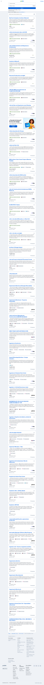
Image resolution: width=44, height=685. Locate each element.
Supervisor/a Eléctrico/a (15, 589)
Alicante (18, 639)
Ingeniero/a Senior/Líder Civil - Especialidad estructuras (19, 604)
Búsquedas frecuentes (12, 636)
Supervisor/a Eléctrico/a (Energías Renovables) (20, 285)
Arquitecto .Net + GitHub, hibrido (17, 490)
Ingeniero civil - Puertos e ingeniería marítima (20, 546)
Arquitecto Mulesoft (14, 61)
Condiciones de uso (5, 682)
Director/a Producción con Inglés (17, 75)
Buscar (22, 8)
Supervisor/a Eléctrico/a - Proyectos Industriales (18, 300)
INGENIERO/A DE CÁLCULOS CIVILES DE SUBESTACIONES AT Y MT (18, 402)
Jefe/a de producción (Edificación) (17, 175)
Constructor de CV (29, 673)
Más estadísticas (21, 12)
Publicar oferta (21, 670)
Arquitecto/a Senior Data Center (17, 476)
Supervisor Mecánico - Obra (16, 446)
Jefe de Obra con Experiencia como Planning (20, 105)
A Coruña (18, 647)
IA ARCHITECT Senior (14, 204)
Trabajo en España (15, 678)
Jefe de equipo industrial (15, 432)
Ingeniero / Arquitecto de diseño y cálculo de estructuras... (20, 417)
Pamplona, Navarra (19, 652)
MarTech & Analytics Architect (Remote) (19, 18)
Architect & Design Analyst (15, 247)
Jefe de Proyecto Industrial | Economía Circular (20, 259)
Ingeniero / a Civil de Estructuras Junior (18, 387)
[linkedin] (40, 666)
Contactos (14, 673)
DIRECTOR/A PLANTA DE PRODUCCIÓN (18, 331)
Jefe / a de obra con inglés (15, 233)
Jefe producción (13, 273)
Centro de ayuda (15, 677)
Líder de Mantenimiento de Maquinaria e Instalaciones (19, 46)
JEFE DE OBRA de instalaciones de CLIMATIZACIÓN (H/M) (17, 90)
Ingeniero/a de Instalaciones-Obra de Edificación (18, 461)
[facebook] (34, 666)
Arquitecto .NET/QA (14, 504)
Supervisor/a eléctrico (14, 561)
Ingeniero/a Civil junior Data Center (17, 373)
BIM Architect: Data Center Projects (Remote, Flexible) (20, 160)
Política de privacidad (12, 682)
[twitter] (38, 666)
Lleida (18, 648)
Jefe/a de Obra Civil (14, 145)
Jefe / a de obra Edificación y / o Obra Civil (19, 219)
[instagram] (36, 666)
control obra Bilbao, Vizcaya (30, 651)
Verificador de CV (28, 674)
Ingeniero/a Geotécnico (15, 343)
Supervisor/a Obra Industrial (16, 575)
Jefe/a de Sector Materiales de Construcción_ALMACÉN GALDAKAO (18, 316)
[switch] (34, 14)
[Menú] (1, 1)
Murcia (18, 644)
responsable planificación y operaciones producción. (19, 519)
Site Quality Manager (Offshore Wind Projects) (20, 532)
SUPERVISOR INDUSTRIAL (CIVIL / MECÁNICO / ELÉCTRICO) (20, 619)
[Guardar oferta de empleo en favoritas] (34, 18)
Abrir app (41, 1)
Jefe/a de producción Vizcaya (16, 131)
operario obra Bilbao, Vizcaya (30, 654)
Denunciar (33, 28)
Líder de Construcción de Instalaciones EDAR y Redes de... (20, 190)
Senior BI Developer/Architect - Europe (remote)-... (18, 358)
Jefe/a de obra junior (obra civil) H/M (18, 32)
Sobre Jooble (15, 667)
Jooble (41, 682)
